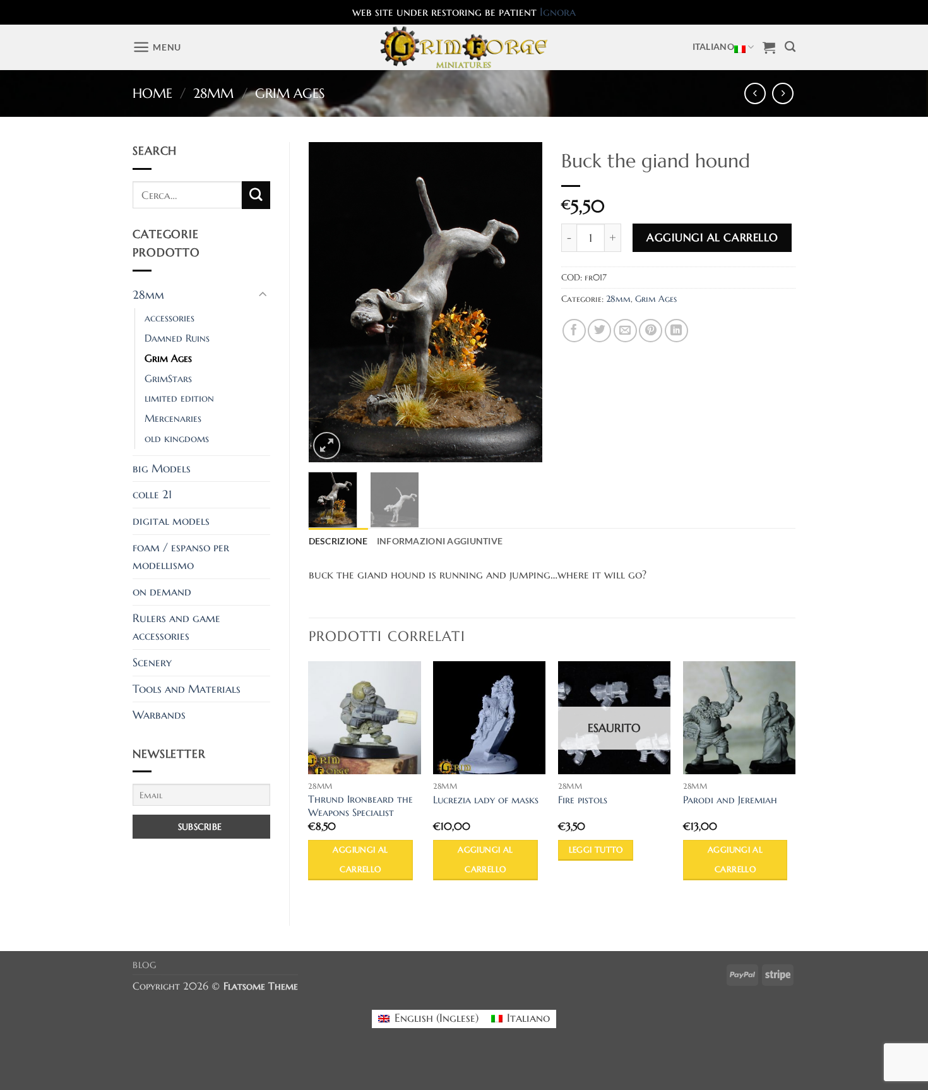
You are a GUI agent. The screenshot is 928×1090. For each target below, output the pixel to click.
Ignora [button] (558, 12)
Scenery (152, 662)
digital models (171, 521)
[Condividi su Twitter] (599, 330)
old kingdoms (177, 438)
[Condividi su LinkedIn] (676, 330)
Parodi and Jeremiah (730, 800)
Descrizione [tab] (338, 541)
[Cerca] (790, 47)
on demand (162, 592)
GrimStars (168, 378)
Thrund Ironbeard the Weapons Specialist (360, 806)
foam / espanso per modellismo (181, 557)
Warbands (159, 715)
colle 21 (152, 494)
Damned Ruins (177, 338)
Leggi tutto (596, 849)
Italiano (713, 46)
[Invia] (256, 195)
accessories (169, 318)
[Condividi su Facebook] (574, 330)
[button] (157, 47)
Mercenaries (173, 418)
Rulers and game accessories (176, 627)
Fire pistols (582, 800)
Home (152, 93)
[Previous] (329, 302)
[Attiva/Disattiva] (262, 295)
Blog (145, 965)
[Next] (522, 302)
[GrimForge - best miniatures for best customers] (464, 47)
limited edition (179, 398)
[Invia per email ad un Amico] (625, 330)
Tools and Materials (187, 689)
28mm (213, 93)
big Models (162, 469)
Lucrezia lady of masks (485, 800)
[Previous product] (783, 94)
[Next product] (755, 94)
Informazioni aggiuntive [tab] (440, 541)
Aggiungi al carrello (712, 237)
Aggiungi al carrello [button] (360, 859)
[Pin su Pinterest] (650, 330)
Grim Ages (290, 93)
